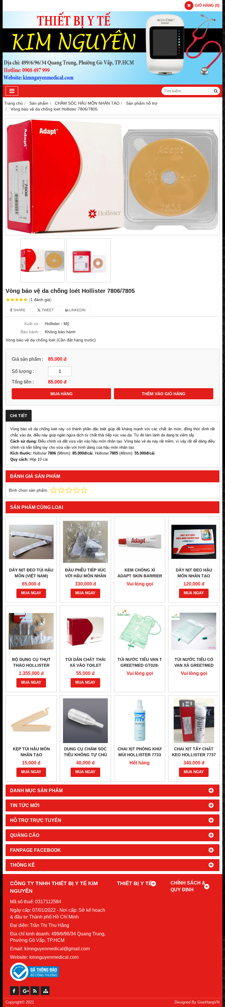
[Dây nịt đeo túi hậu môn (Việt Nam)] (31, 541)
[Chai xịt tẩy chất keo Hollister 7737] (193, 720)
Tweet (47, 310)
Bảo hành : (31, 331)
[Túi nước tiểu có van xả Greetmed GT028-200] (193, 631)
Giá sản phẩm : (27, 359)
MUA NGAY (31, 593)
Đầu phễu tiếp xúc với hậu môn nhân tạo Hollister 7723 (86, 576)
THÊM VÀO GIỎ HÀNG (163, 393)
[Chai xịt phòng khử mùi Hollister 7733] (139, 720)
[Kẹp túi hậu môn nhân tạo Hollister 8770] (31, 720)
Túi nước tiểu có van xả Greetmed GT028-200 (194, 665)
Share (18, 310)
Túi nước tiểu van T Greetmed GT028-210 (139, 665)
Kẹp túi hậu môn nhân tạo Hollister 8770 (31, 755)
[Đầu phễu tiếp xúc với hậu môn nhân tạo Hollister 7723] (85, 541)
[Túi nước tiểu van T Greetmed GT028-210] (139, 631)
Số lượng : (23, 371)
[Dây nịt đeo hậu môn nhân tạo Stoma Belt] (193, 541)
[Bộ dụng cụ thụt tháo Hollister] (31, 631)
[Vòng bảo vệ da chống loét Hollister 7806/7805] (112, 176)
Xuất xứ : (32, 323)
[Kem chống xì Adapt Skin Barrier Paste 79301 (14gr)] (139, 541)
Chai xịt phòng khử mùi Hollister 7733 (139, 752)
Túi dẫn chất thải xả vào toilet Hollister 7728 (85, 665)
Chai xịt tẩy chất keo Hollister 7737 (194, 752)
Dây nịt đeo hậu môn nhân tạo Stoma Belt (194, 576)
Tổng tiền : (23, 381)
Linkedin (77, 310)
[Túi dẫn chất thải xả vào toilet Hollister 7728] (85, 631)
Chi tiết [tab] (18, 415)
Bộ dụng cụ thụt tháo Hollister (31, 662)
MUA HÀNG (61, 393)
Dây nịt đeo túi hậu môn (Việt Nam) (31, 573)
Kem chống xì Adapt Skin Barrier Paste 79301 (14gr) (139, 576)
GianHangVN (208, 1002)
